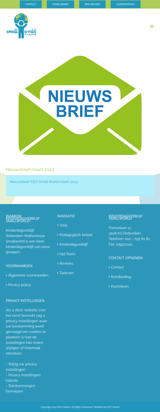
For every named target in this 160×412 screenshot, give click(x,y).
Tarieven (67, 273)
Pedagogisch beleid (76, 235)
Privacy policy (19, 285)
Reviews (67, 263)
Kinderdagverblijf (74, 244)
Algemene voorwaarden (28, 275)
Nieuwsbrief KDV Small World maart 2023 (44, 182)
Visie (63, 225)
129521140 (124, 244)
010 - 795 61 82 (137, 239)
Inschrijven (120, 286)
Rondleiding (121, 277)
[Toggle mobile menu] (152, 26)
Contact (117, 267)
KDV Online (113, 407)
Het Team (67, 254)
